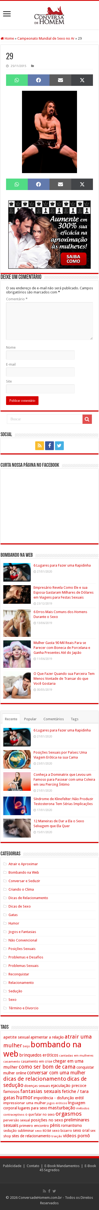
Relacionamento (21, 983)
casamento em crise (36, 1061)
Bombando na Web (24, 872)
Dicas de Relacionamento (28, 898)
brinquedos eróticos (38, 1055)
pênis (55, 1125)
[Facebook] (49, 445)
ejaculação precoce (68, 1085)
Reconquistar (19, 974)
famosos (11, 1091)
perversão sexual (16, 1120)
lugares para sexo (32, 1108)
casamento (11, 1061)
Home (9, 38)
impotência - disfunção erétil (59, 1097)
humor (24, 1097)
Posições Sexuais (22, 949)
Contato (33, 1166)
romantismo (71, 1125)
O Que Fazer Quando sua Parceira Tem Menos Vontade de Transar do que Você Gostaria (64, 679)
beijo (26, 1046)
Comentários (53, 719)
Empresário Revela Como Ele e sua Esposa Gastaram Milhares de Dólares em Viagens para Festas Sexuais (64, 592)
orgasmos (69, 1113)
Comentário (17, 299)
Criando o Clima (21, 889)
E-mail (11, 364)
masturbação (61, 1107)
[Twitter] (59, 445)
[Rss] (39, 445)
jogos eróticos (57, 1103)
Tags (74, 719)
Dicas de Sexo (20, 906)
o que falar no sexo (40, 1114)
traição (56, 1136)
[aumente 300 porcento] (49, 234)
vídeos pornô (76, 1135)
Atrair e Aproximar (23, 864)
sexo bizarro (62, 1131)
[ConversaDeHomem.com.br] (49, 15)
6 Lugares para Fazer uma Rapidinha (62, 565)
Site (9, 381)
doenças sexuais (37, 1086)
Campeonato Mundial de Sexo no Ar (46, 38)
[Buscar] (87, 419)
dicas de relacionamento (34, 1078)
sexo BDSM (43, 1131)
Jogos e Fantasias (22, 932)
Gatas (13, 915)
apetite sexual (16, 1037)
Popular (30, 719)
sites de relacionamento (31, 1136)
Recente (11, 719)
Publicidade (12, 1166)
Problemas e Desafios (26, 957)
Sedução (15, 991)
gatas (9, 1097)
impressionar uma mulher (24, 1103)
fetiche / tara (75, 1091)
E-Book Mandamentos (62, 1166)
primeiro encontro (34, 1125)
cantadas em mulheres (76, 1055)
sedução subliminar (18, 1131)
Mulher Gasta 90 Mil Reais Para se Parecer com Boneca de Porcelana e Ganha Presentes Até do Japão (62, 648)
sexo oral (81, 1130)
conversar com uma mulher (56, 1072)
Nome (11, 347)
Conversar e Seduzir (24, 881)
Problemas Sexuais (23, 966)
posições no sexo (47, 1120)
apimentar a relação (47, 1037)
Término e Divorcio (23, 1008)
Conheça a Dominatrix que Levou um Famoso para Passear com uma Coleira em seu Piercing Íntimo (64, 779)
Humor (14, 923)
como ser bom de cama (47, 1067)
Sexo (12, 1000)
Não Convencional (23, 940)
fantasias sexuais (40, 1091)
